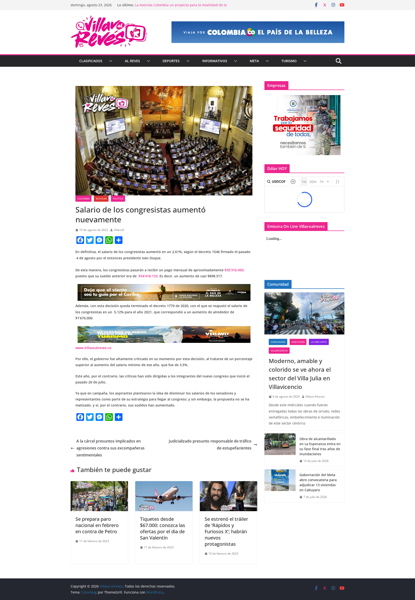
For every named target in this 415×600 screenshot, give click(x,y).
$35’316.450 (234, 270)
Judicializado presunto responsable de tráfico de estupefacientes (210, 444)
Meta (254, 61)
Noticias (101, 198)
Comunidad (278, 342)
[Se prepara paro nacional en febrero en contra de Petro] (99, 484)
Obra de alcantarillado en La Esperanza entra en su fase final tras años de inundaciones (320, 446)
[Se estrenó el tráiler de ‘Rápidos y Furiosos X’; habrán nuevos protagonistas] (228, 484)
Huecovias (298, 342)
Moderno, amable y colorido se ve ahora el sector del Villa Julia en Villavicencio (300, 374)
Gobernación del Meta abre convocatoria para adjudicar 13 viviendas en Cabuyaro (318, 482)
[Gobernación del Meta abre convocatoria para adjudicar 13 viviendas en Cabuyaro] (280, 486)
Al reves (132, 61)
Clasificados (90, 61)
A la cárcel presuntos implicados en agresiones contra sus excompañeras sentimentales (110, 448)
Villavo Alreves (315, 396)
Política (118, 198)
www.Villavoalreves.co (93, 347)
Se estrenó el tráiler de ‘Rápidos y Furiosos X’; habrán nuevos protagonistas (226, 531)
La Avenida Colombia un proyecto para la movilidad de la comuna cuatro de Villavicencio (181, 7)
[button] (109, 61)
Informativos (214, 61)
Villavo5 (119, 230)
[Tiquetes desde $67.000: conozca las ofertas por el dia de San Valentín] (164, 484)
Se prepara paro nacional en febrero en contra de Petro (97, 525)
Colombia (83, 198)
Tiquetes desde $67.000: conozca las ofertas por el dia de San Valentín (162, 528)
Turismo (289, 61)
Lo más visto (319, 342)
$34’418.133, (148, 276)
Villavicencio (279, 350)
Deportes (171, 61)
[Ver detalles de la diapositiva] (257, 32)
